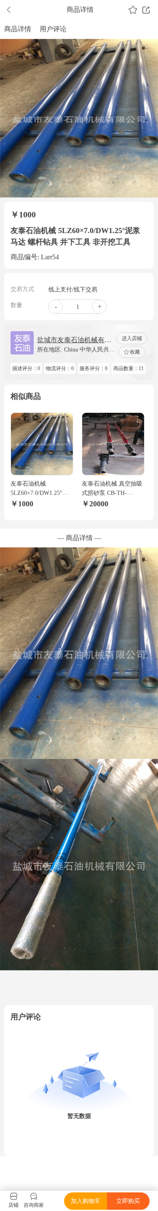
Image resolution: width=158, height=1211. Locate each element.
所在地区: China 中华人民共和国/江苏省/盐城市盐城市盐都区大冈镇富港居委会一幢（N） (76, 350)
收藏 (135, 352)
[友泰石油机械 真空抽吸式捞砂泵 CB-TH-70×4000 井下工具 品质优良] (113, 443)
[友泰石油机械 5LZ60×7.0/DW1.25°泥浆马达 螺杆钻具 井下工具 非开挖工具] (42, 443)
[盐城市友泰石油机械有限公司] (22, 342)
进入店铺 (132, 338)
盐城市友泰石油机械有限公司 (74, 340)
